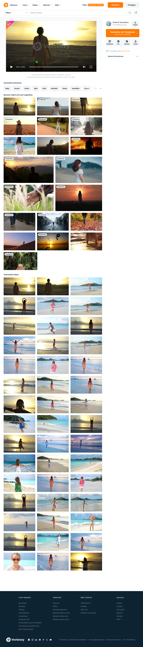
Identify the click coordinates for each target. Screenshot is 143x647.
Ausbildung (23, 616)
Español (120, 606)
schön (26, 88)
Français (120, 616)
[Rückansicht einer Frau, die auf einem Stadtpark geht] (53, 126)
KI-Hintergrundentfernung (29, 626)
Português (120, 609)
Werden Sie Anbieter (88, 613)
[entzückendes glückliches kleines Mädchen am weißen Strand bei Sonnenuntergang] (53, 463)
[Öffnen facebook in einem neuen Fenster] (29, 640)
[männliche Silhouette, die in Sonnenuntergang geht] (86, 146)
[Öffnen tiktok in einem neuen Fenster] (43, 640)
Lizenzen (56, 603)
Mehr (57, 5)
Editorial (46, 5)
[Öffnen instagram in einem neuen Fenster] (32, 640)
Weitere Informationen (115, 56)
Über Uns (84, 609)
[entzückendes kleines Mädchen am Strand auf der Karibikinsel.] (86, 404)
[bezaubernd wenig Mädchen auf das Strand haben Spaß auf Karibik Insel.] (19, 483)
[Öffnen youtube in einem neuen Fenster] (51, 640)
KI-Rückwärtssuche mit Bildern (30, 623)
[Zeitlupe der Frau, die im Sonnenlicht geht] (53, 146)
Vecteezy (22, 606)
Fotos (25, 5)
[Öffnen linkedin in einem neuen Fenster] (36, 640)
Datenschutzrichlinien (113, 640)
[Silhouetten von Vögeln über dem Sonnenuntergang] (53, 241)
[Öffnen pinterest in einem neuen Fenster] (40, 640)
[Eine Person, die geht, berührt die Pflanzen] (29, 198)
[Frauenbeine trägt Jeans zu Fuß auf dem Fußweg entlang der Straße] (19, 222)
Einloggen (132, 5)
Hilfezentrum (86, 603)
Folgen (135, 25)
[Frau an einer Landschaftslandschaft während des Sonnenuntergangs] (78, 198)
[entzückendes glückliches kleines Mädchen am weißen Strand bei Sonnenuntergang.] (19, 404)
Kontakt (83, 606)
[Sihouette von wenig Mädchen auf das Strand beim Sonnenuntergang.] (53, 483)
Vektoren (13, 5)
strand (16, 88)
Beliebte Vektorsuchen (61, 613)
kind (44, 88)
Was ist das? (126, 51)
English (119, 603)
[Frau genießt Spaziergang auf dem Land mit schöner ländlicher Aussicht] (19, 126)
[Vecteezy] (6, 5)
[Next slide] (98, 88)
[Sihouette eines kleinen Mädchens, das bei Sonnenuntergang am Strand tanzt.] (53, 503)
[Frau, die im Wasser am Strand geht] (86, 241)
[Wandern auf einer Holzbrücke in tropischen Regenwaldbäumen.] (20, 261)
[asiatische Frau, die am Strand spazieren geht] (53, 106)
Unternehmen (24, 613)
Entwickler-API (24, 619)
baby (7, 88)
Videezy (21, 609)
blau (36, 88)
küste (65, 88)
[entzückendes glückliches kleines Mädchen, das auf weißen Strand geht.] (86, 345)
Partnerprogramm (60, 609)
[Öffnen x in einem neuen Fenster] (47, 640)
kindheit (54, 88)
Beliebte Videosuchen (61, 619)
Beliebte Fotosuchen (60, 616)
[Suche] (129, 12)
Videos (35, 5)
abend (86, 88)
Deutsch (120, 613)
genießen (75, 88)
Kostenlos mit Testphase (122, 33)
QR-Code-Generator (26, 629)
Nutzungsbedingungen (97, 640)
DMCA (55, 606)
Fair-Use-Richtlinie (129, 640)
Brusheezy (23, 603)
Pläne (85, 5)
